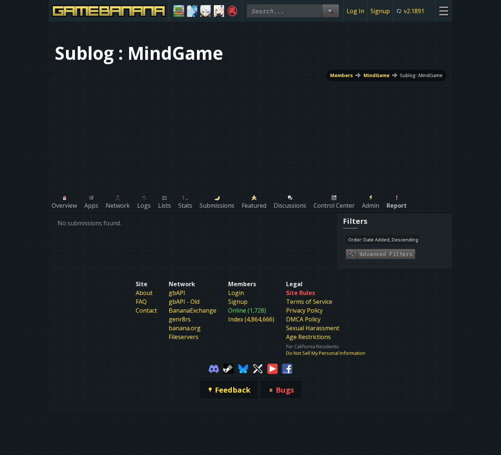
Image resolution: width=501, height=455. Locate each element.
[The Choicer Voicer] (192, 11)
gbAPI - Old (184, 302)
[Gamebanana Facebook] (287, 368)
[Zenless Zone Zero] (205, 11)
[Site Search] (330, 10)
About (144, 293)
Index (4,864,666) (251, 319)
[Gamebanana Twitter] (258, 368)
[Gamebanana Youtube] (272, 368)
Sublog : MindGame (421, 75)
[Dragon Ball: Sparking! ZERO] (232, 11)
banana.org (185, 328)
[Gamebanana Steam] (228, 368)
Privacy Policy (304, 310)
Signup (380, 11)
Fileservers (183, 337)
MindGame (376, 75)
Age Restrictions (308, 337)
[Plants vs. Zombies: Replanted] (179, 11)
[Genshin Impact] (219, 11)
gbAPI (177, 293)
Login (236, 293)
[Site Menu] (443, 11)
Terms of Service (309, 302)
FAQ (141, 302)
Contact (146, 310)
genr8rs (180, 319)
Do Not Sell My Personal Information (325, 353)
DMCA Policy (303, 319)
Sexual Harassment (312, 328)
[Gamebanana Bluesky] (243, 368)
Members (341, 75)
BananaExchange (192, 310)
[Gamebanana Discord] (214, 368)
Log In (355, 11)
